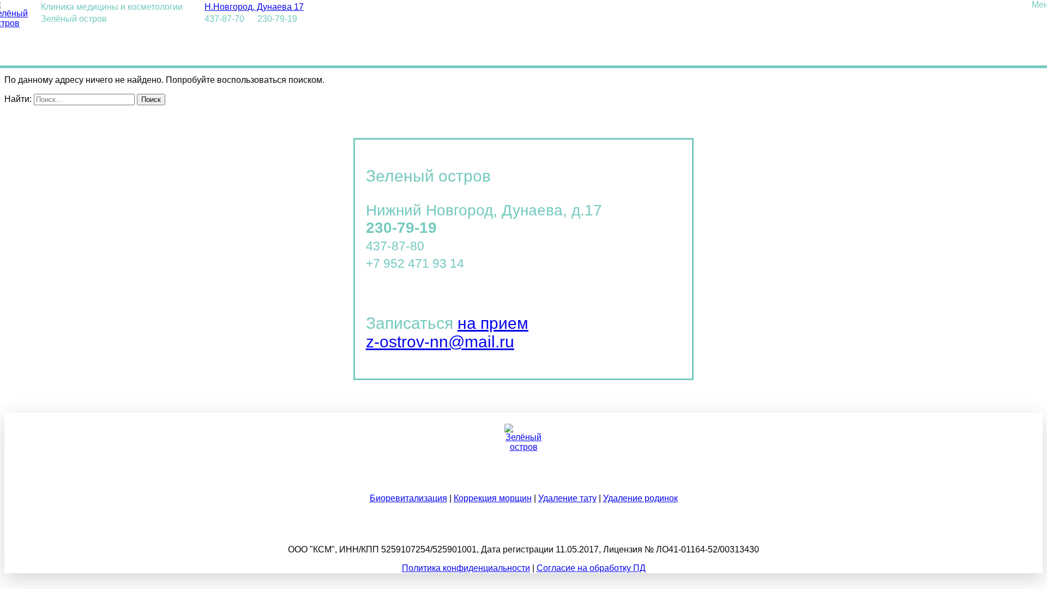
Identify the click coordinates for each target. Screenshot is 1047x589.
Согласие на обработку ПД (591, 568)
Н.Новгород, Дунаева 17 (254, 6)
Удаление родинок (640, 498)
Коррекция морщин (493, 498)
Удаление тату (567, 498)
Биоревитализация (408, 498)
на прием (493, 323)
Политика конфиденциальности (466, 568)
